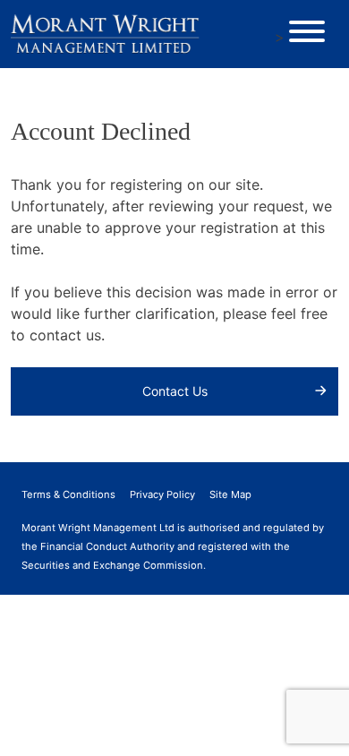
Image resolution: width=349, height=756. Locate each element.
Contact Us (175, 391)
